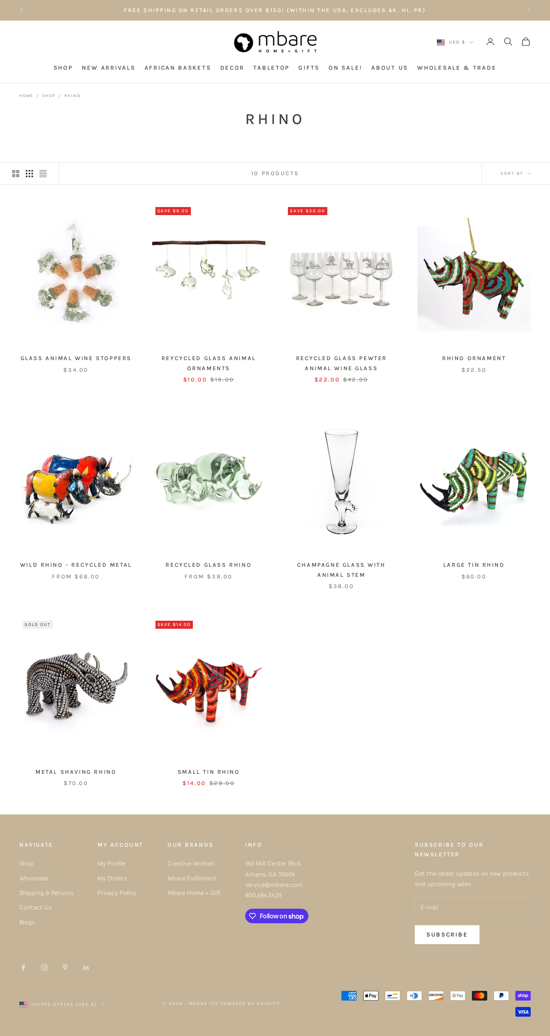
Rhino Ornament (474, 358)
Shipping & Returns (46, 893)
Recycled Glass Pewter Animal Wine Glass (341, 363)
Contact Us (35, 907)
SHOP (63, 67)
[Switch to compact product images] (43, 173)
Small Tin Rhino (209, 772)
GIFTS (309, 67)
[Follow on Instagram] (44, 967)
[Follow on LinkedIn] (86, 967)
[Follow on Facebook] (23, 967)
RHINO (72, 95)
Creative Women (191, 863)
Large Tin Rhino (474, 565)
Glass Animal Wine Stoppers (76, 358)
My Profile (111, 863)
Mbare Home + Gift (194, 893)
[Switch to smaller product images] (29, 173)
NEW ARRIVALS (108, 67)
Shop (48, 95)
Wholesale (33, 878)
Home (26, 95)
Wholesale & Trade (456, 67)
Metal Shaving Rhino (75, 772)
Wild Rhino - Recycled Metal (76, 565)
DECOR (232, 67)
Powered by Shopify (250, 1003)
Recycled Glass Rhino (208, 565)
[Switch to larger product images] (15, 173)
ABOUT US (389, 67)
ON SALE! (345, 67)
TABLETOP (271, 67)
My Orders (112, 878)
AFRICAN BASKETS (178, 67)
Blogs (27, 922)
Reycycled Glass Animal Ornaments (208, 363)
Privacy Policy (116, 893)
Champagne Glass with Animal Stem (341, 570)
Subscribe (447, 934)
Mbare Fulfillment (192, 878)
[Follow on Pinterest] (65, 967)
